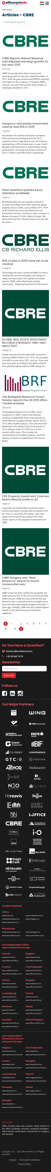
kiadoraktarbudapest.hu (11, 932)
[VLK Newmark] (13, 869)
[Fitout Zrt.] (37, 786)
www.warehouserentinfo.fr (12, 1068)
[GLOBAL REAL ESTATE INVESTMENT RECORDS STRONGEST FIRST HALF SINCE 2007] (25, 313)
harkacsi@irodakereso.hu (19, 651)
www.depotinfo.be (9, 1051)
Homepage (7, 9)
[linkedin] (14, 692)
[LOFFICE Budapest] (37, 814)
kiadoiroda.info (7, 915)
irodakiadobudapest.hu (10, 919)
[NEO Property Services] (13, 786)
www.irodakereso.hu (33, 983)
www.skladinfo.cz (32, 1051)
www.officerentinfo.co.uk (35, 1023)
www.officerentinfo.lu (10, 1000)
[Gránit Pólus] (13, 777)
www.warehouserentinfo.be (12, 1054)
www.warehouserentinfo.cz (36, 1054)
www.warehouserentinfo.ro (12, 1094)
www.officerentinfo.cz (34, 974)
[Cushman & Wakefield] (37, 823)
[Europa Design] (37, 879)
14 (15, 628)
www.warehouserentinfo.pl (36, 1081)
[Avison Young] (37, 841)
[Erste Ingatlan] (37, 733)
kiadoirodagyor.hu (32, 919)
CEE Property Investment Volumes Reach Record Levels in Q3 (25, 497)
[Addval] (37, 777)
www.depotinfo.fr (8, 1064)
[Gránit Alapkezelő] (13, 743)
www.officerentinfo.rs (34, 1013)
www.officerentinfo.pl (34, 1000)
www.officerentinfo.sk (10, 1026)
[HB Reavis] (13, 795)
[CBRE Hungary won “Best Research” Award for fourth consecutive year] (25, 551)
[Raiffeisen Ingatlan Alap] (13, 733)
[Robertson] (37, 860)
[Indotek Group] (13, 722)
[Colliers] (13, 832)
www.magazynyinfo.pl (34, 1077)
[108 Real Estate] (37, 851)
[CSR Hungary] (13, 895)
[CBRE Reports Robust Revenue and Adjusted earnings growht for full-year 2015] (25, 41)
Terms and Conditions (29, 1159)
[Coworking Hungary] (37, 895)
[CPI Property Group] (13, 712)
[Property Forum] (13, 887)
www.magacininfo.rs (33, 1091)
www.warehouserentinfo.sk (12, 1107)
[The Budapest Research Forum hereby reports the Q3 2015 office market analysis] (25, 382)
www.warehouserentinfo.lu (12, 1081)
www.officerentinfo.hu (34, 987)
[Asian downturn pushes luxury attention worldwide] (25, 173)
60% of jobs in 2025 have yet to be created (25, 262)
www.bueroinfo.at (8, 957)
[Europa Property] (37, 887)
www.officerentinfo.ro (10, 1013)
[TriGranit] (37, 767)
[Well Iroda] (13, 878)
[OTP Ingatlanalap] (37, 723)
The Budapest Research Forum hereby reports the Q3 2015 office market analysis (24, 400)
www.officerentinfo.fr (10, 987)
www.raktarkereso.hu (34, 1064)
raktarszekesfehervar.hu (35, 935)
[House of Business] (37, 805)
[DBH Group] (13, 805)
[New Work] (13, 814)
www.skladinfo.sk (8, 1104)
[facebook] (6, 692)
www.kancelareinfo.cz (34, 970)
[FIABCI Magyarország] (37, 869)
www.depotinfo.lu (8, 1077)
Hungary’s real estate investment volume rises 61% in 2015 (25, 125)
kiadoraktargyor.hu (33, 932)
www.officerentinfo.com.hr (12, 974)
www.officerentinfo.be (34, 960)
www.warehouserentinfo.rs (36, 1094)
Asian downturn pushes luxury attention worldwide (22, 191)
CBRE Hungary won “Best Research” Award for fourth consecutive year (20, 581)
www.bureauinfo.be (33, 957)
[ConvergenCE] (37, 752)
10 (5, 628)
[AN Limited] (13, 851)
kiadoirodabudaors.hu (10, 922)
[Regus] (37, 796)
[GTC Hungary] (13, 759)
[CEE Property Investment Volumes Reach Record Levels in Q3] (25, 469)
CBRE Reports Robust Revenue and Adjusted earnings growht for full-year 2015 (25, 61)
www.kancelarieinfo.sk (10, 1023)
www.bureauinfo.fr (9, 983)
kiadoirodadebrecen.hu (34, 915)
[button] (46, 3)
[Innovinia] (37, 759)
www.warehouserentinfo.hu (36, 1068)
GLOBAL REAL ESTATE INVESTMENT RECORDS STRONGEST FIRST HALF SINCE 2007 (24, 343)
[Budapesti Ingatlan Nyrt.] (37, 744)
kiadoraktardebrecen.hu (11, 935)
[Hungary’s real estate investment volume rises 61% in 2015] (25, 106)
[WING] (37, 712)
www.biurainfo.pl (32, 997)
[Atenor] (13, 767)
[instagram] (21, 692)
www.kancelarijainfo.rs (34, 1010)
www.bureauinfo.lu (9, 997)
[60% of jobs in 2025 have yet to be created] (25, 242)
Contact (12, 1159)
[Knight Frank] (13, 860)
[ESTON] (13, 841)
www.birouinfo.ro (8, 1010)
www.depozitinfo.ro (9, 1091)
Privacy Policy (24, 1164)
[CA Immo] (13, 752)
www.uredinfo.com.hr (10, 970)
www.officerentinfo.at (10, 960)
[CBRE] (13, 823)
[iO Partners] (37, 832)
